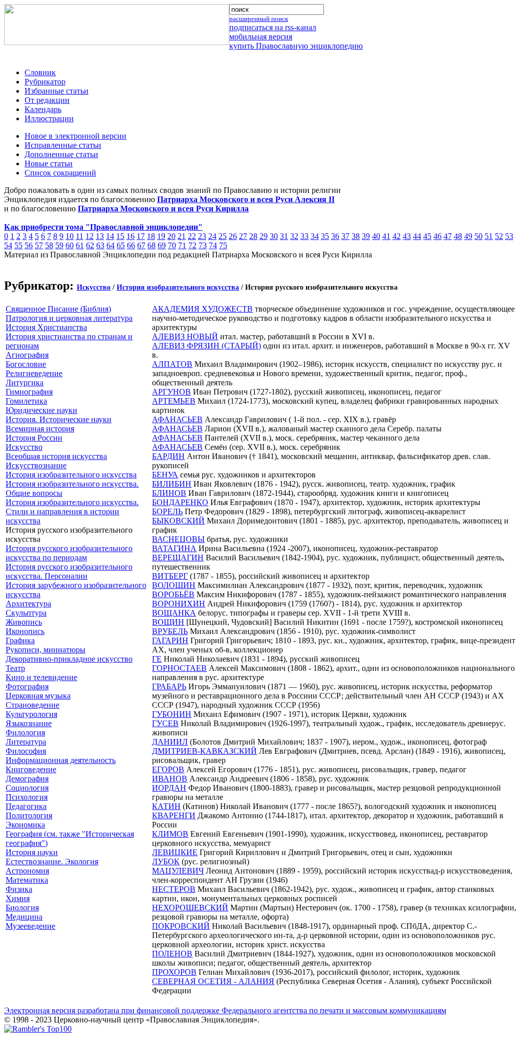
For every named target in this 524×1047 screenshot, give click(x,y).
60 (70, 245)
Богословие (26, 364)
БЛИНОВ (169, 493)
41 (386, 236)
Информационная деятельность (61, 760)
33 (304, 236)
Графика (20, 640)
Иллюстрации (49, 118)
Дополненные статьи (61, 154)
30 (274, 236)
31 (284, 236)
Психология (27, 797)
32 (294, 236)
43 (407, 236)
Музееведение (30, 926)
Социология (27, 787)
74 (213, 245)
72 (192, 245)
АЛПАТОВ (172, 364)
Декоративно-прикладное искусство (69, 659)
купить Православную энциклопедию (296, 45)
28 (253, 236)
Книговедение (31, 769)
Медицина (24, 916)
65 (121, 245)
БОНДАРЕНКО (180, 502)
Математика (27, 880)
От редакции (47, 100)
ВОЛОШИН (173, 585)
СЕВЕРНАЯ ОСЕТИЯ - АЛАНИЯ (213, 981)
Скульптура (26, 612)
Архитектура (28, 603)
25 (223, 236)
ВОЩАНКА (174, 612)
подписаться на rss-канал (272, 27)
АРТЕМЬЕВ (173, 401)
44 (417, 236)
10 (70, 236)
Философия (26, 751)
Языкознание (29, 723)
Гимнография (29, 391)
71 (182, 245)
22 (192, 236)
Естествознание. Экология (52, 861)
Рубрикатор (45, 81)
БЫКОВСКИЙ (178, 520)
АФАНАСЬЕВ (177, 419)
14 (110, 236)
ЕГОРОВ (168, 769)
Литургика (24, 382)
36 (335, 236)
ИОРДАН (169, 787)
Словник (40, 72)
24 (212, 236)
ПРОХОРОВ (174, 972)
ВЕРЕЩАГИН (178, 557)
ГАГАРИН (170, 640)
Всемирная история (40, 428)
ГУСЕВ (165, 723)
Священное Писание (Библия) (58, 308)
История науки (32, 852)
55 (18, 245)
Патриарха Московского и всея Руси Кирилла (163, 208)
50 (478, 236)
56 (29, 245)
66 (131, 245)
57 (39, 245)
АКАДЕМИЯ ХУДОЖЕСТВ (202, 308)
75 (223, 245)
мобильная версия (260, 36)
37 (345, 236)
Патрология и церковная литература (69, 318)
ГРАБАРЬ (169, 686)
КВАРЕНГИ (173, 815)
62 (90, 245)
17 (141, 236)
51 (489, 236)
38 (356, 236)
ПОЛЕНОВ (172, 953)
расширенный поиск (258, 19)
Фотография (27, 686)
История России (34, 437)
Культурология (31, 714)
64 (110, 245)
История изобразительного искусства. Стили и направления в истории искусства (72, 511)
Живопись (24, 622)
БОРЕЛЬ (167, 511)
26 (233, 236)
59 (59, 245)
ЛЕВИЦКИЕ (175, 852)
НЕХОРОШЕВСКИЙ (190, 907)
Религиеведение (34, 373)
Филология (25, 732)
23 (202, 236)
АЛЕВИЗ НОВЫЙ (185, 336)
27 (243, 236)
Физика (19, 889)
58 (49, 245)
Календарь (43, 109)
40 (376, 236)
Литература (26, 741)
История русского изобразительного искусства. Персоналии (69, 571)
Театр (15, 668)
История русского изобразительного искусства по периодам (69, 553)
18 (151, 236)
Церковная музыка (38, 695)
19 (161, 236)
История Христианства (46, 327)
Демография (27, 778)
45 (427, 236)
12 (89, 236)
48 (458, 236)
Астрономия (27, 870)
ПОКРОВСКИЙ (181, 926)
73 (203, 245)
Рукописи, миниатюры (45, 649)
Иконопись (25, 631)
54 (8, 245)
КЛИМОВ (170, 834)
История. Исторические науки (59, 419)
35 (325, 236)
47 (448, 236)
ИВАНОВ (169, 778)
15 (120, 236)
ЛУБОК (166, 861)
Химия (18, 898)
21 (182, 236)
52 (499, 236)
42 (396, 236)
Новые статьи (49, 163)
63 (100, 245)
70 (172, 245)
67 (141, 245)
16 (130, 236)
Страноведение (32, 705)
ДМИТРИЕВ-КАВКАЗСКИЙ (204, 751)
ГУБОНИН (171, 714)
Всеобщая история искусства (56, 456)
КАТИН (166, 806)
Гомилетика (26, 401)
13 (100, 236)
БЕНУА (165, 474)
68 (151, 245)
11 (79, 236)
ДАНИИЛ (170, 741)
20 (171, 236)
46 (437, 236)
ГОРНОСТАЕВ (179, 668)
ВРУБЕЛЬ (170, 631)
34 (315, 236)
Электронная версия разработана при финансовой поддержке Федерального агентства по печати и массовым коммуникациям (225, 1010)
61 (80, 245)
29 (263, 236)
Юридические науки (41, 410)
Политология (29, 815)
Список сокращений (60, 172)
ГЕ (157, 659)
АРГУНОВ (171, 391)
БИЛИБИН (171, 483)
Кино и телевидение (41, 677)
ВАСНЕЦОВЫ (178, 539)
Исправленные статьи (63, 145)
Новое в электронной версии (75, 136)
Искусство (94, 287)
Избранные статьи (57, 90)
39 (366, 236)
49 (468, 236)
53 (509, 236)
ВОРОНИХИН (178, 603)
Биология (22, 907)
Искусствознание (36, 465)
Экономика (25, 824)
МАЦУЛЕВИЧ (178, 870)
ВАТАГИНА (174, 548)
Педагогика (26, 806)
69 (162, 245)
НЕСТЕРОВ (173, 889)
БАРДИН (168, 456)
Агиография (27, 355)
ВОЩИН (168, 622)
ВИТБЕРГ (170, 576)
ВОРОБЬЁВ (173, 594)
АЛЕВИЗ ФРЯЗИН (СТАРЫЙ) (206, 345)
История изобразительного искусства (178, 287)
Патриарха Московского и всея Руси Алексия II (246, 199)
